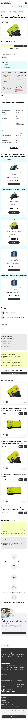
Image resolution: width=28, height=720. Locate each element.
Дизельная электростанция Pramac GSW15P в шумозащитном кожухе (13, 508)
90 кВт (14, 654)
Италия (11, 65)
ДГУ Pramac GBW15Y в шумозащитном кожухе (14, 475)
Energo (2, 667)
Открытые (3, 676)
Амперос (7, 670)
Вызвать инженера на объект (14, 633)
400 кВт (11, 656)
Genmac (3, 665)
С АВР (18, 676)
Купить (7, 45)
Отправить (3, 697)
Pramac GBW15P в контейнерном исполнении (14, 248)
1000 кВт (16, 658)
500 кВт (16, 656)
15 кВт (10, 652)
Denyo (2, 670)
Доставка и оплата (20, 684)
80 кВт (10, 654)
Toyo (15, 667)
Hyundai (21, 669)
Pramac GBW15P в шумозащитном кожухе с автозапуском (14, 218)
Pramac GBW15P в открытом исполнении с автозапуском (14, 160)
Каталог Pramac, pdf (10, 312)
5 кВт (2, 652)
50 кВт (25, 652)
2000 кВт (21, 658)
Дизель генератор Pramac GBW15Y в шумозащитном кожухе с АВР (13, 409)
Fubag (21, 667)
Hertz (21, 665)
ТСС (7, 669)
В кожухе (22, 95)
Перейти (14, 184)
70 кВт (6, 654)
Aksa (18, 667)
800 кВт (7, 658)
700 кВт (3, 658)
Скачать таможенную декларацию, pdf (15, 317)
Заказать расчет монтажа (14, 373)
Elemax (7, 667)
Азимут (11, 669)
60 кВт (2, 654)
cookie (11, 712)
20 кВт (13, 652)
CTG (11, 670)
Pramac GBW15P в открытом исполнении (14, 189)
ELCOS (10, 665)
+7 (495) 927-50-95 (5, 702)
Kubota (11, 667)
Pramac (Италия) (19, 116)
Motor (18, 665)
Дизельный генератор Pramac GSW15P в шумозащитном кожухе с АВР (14, 442)
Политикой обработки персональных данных (11, 713)
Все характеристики (5, 59)
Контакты (3, 686)
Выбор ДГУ (3, 682)
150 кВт (22, 654)
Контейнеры (9, 676)
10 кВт (11, 12)
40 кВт (21, 652)
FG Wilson (3, 669)
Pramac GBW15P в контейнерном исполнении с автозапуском (14, 276)
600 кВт (20, 656)
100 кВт (18, 654)
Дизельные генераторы (3, 12)
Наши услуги (19, 686)
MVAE (25, 665)
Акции (2, 684)
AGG (7, 665)
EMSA (14, 665)
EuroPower (16, 669)
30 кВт (17, 652)
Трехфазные (17, 95)
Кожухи (14, 676)
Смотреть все (14, 147)
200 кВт (3, 656)
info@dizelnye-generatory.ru (7, 704)
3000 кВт (3, 659)
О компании (18, 682)
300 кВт (7, 656)
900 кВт (11, 658)
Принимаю (14, 716)
